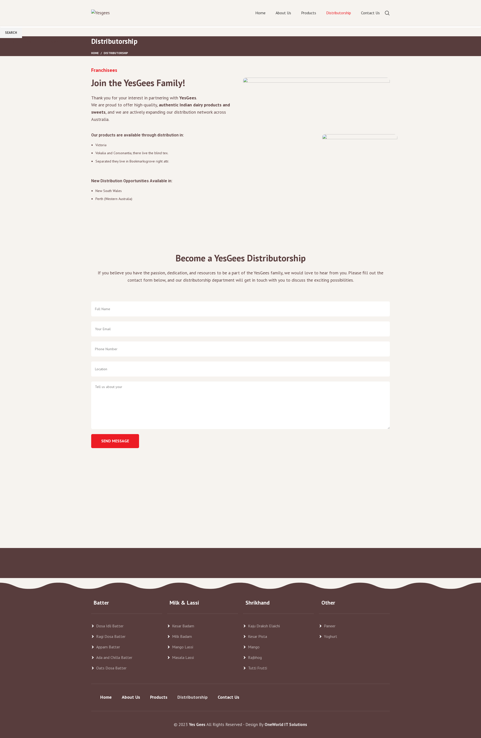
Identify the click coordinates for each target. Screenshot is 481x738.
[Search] (387, 13)
